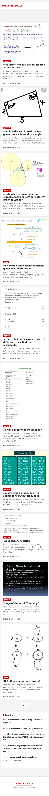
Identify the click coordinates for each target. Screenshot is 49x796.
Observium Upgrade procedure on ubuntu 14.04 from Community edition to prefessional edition (22, 748)
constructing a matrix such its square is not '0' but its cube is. (21, 494)
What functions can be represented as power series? (24, 66)
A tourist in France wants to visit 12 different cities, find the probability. (24, 342)
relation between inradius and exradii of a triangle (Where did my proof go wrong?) (24, 196)
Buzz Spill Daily (11, 5)
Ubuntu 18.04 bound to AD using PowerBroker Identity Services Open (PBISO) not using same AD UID (24, 737)
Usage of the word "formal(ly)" (21, 603)
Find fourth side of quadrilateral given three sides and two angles (22, 133)
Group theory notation (16, 540)
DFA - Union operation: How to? (21, 681)
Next (24, 705)
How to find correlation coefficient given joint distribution (23, 267)
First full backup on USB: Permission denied (25, 728)
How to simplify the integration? (22, 429)
